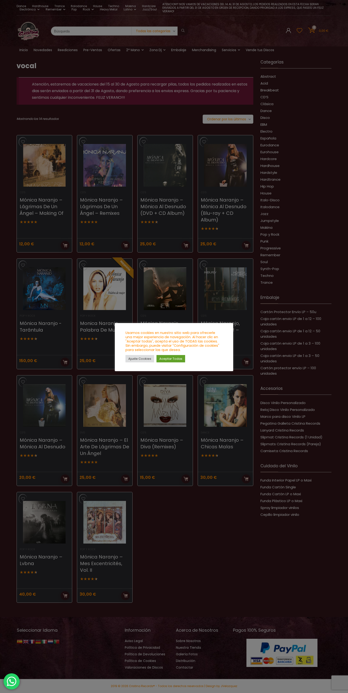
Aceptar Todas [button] (170, 358)
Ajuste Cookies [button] (139, 358)
